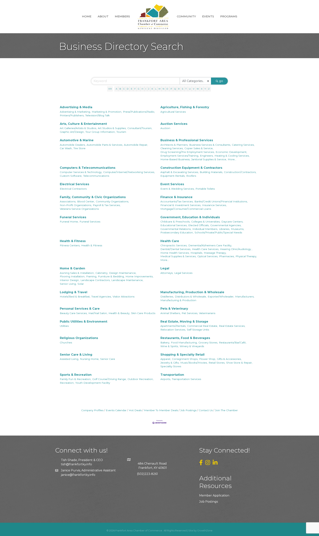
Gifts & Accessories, (229, 358)
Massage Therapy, (215, 252)
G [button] (138, 89)
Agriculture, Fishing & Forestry (184, 107)
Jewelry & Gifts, (169, 362)
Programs (228, 16)
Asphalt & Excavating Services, (179, 172)
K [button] (152, 89)
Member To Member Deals (161, 410)
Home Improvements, (139, 276)
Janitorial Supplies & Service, (209, 159)
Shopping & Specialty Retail (182, 354)
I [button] (145, 89)
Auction (165, 128)
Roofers (191, 175)
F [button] (135, 89)
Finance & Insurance (176, 197)
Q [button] (175, 89)
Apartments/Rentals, (173, 325)
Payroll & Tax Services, (106, 205)
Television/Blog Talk (97, 115)
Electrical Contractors (73, 188)
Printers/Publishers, (72, 115)
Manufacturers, (244, 296)
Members (122, 16)
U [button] (190, 89)
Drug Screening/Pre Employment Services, (187, 151)
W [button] (198, 89)
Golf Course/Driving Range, (109, 379)
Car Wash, (66, 148)
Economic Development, (231, 151)
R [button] (179, 89)
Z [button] (209, 89)
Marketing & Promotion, (107, 111)
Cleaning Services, (171, 148)
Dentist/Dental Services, (175, 249)
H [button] (142, 89)
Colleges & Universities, (205, 221)
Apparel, (165, 358)
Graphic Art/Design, (72, 131)
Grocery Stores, (208, 342)
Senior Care (107, 358)
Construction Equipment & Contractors (191, 167)
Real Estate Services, (232, 325)
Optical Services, (207, 256)
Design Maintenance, (122, 272)
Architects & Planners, (174, 144)
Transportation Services (186, 379)
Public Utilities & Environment (83, 321)
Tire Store (79, 148)
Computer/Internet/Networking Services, (129, 172)
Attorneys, (166, 272)
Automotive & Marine (77, 140)
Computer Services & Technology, (81, 172)
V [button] (193, 89)
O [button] (167, 89)
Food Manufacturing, (184, 342)
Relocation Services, (173, 329)
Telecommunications (96, 175)
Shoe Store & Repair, (239, 362)
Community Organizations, (112, 201)
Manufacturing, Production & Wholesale (192, 292)
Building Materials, (211, 172)
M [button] (159, 89)
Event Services (172, 184)
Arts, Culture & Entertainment (83, 124)
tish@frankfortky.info (76, 464)
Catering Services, (243, 144)
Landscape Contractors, (95, 280)
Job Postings (188, 410)
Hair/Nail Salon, (97, 313)
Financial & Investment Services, (180, 205)
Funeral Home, (69, 221)
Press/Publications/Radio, (139, 111)
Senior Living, (68, 283)
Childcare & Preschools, (175, 221)
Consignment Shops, (185, 358)
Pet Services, (190, 313)
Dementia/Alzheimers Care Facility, (210, 245)
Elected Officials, (198, 225)
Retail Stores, (217, 362)
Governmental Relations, (175, 228)
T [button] (186, 89)
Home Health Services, (174, 252)
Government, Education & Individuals (190, 217)
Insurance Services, (214, 205)
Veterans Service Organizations (79, 208)
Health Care (169, 241)
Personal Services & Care (80, 308)
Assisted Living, (69, 358)
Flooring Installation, (72, 276)
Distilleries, (167, 296)
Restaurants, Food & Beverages (185, 338)
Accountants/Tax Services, (176, 201)
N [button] (163, 89)
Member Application (214, 495)
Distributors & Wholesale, (191, 296)
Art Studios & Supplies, (112, 128)
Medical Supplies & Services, (178, 256)
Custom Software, (71, 175)
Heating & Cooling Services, (232, 155)
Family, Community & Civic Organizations (93, 197)
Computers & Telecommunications (87, 167)
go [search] (221, 81)
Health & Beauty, (119, 313)
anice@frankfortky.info (78, 475)
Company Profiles (92, 410)
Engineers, (206, 155)
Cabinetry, (101, 272)
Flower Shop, (207, 358)
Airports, (165, 379)
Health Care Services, (205, 249)
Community (186, 16)
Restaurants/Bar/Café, (232, 342)
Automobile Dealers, (72, 144)
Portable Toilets (205, 188)
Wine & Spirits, (169, 346)
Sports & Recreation (76, 374)
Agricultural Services (173, 111)
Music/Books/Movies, (193, 362)
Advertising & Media (76, 107)
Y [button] (205, 89)
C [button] (124, 89)
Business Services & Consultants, (210, 144)
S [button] (182, 89)
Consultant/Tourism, (139, 128)
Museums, (237, 228)
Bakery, (165, 342)
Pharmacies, (226, 256)
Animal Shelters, (170, 313)
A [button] (116, 89)
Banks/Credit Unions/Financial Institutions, (221, 201)
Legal (164, 268)
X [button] (201, 89)
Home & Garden (72, 268)
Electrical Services (74, 184)
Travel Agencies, (101, 296)
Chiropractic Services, (173, 245)
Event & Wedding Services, (177, 188)
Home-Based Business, (175, 159)
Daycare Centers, (232, 221)
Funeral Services (73, 217)
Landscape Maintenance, (127, 280)
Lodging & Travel (73, 292)
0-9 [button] (110, 89)
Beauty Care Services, (73, 313)
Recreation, (67, 382)
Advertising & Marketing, (75, 111)
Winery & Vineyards (192, 346)
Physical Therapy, (246, 256)
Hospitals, (197, 252)
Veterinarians (207, 313)
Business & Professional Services (186, 140)
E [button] (131, 89)
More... (232, 159)
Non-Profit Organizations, (76, 205)
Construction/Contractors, (240, 172)
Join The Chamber (226, 410)
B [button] (120, 89)
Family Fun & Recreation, (75, 379)
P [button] (171, 89)
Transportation (172, 374)
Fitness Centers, (70, 245)
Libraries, (224, 228)
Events (208, 16)
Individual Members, (205, 228)
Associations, (68, 201)
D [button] (127, 89)
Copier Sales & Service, (198, 148)
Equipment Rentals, (172, 175)
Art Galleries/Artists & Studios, (78, 128)
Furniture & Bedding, (111, 276)
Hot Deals (135, 410)
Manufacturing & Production (178, 300)
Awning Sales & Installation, (77, 272)
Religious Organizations (79, 338)
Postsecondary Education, (176, 232)
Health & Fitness (73, 241)
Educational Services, (173, 225)
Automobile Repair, (136, 144)
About (103, 16)
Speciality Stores (170, 366)
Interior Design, (69, 280)
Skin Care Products (143, 313)
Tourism (121, 131)
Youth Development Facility (92, 382)
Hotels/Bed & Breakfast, (75, 296)
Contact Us (206, 410)
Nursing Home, (89, 358)
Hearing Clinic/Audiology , (236, 249)
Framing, (91, 276)
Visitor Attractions (123, 296)
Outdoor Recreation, (140, 379)
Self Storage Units (198, 329)
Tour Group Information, (100, 131)
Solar (81, 283)
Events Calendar (116, 410)
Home (86, 16)
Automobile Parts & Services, (105, 144)
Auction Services (173, 124)
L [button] (155, 89)
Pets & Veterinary (174, 308)
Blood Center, (86, 201)
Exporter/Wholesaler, (221, 296)
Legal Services (183, 272)
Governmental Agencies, (225, 225)
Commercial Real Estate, (202, 325)
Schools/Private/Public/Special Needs (218, 232)
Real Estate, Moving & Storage (184, 321)
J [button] (148, 89)
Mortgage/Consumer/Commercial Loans (185, 208)
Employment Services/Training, (179, 155)
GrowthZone (204, 530)
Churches (66, 342)
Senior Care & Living (76, 354)
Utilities (64, 325)
